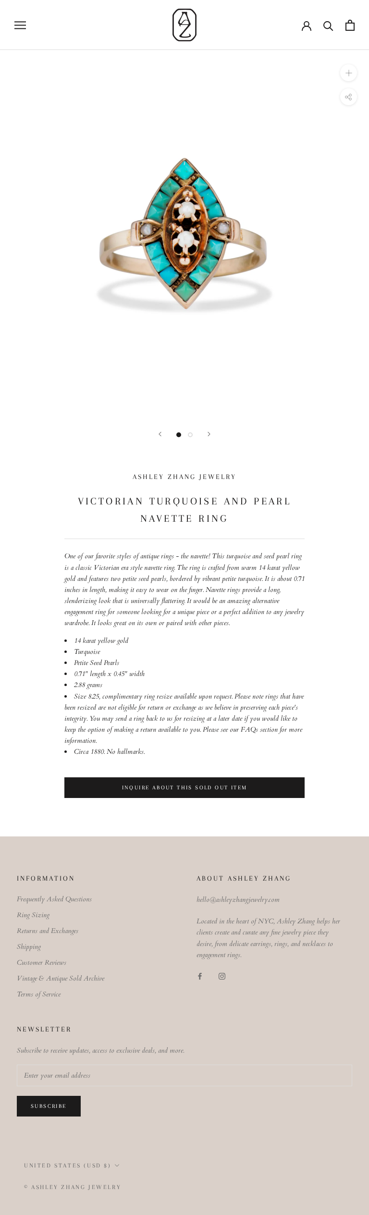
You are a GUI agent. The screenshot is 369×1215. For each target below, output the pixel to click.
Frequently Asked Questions (54, 899)
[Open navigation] (20, 25)
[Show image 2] (190, 434)
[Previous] (160, 434)
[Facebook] (200, 975)
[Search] (328, 25)
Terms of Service (39, 994)
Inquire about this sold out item (184, 788)
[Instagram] (222, 975)
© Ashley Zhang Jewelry (72, 1187)
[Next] (209, 434)
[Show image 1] (178, 434)
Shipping (29, 946)
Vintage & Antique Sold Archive (60, 978)
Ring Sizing (33, 915)
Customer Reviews (41, 962)
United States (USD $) (67, 1165)
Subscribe (49, 1106)
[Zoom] (348, 72)
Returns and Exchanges (47, 930)
